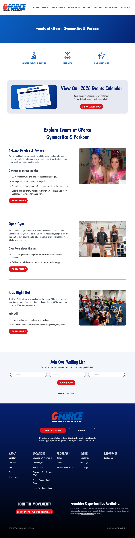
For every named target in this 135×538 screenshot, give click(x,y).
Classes (60, 457)
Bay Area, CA (38, 457)
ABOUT (45, 7)
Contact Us (108, 457)
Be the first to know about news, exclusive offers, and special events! (67, 367)
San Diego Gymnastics (76, 438)
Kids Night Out (86, 467)
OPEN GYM (68, 63)
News (11, 467)
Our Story (12, 457)
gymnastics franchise (86, 513)
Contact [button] (82, 430)
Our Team (12, 462)
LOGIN (97, 7)
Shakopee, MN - (39, 472)
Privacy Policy (121, 528)
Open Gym (84, 462)
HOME (36, 7)
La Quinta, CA (38, 462)
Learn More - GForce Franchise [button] (34, 511)
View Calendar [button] (91, 106)
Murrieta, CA (38, 467)
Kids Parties (85, 457)
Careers (12, 472)
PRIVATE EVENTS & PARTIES (34, 63)
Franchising (13, 476)
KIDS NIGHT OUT (101, 63)
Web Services (111, 528)
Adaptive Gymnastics (65, 467)
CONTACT (125, 7)
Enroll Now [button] (53, 430)
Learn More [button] (18, 200)
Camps (59, 462)
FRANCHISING (111, 7)
